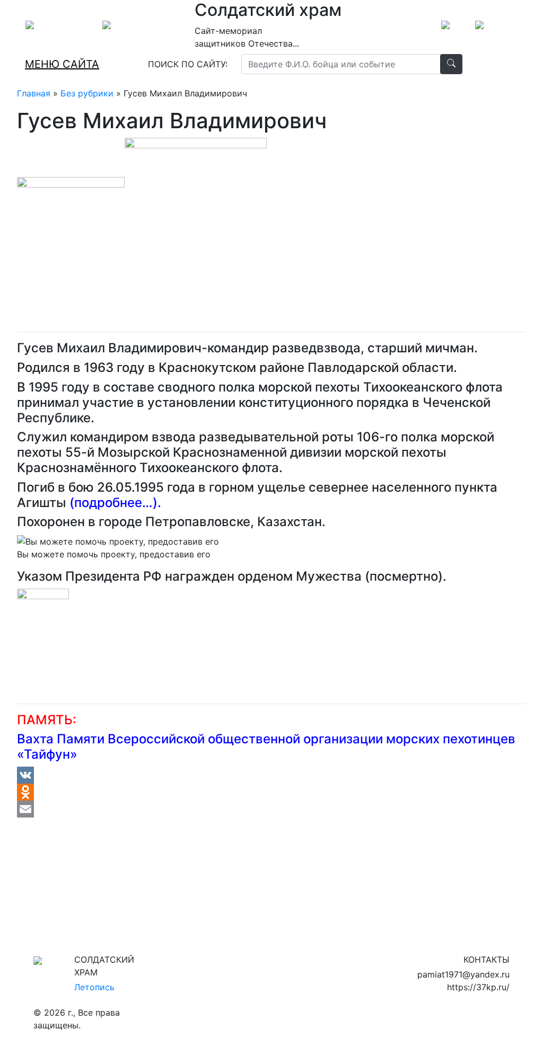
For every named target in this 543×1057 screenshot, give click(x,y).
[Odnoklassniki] (271, 792)
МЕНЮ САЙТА (62, 64)
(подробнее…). (115, 502)
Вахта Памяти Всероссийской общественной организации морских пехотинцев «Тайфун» (266, 746)
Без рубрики (86, 93)
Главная (33, 93)
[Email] (271, 809)
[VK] (271, 775)
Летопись (94, 987)
